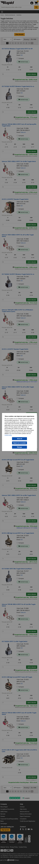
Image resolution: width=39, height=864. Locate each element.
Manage (19, 447)
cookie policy (8, 435)
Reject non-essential (19, 443)
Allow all (19, 438)
